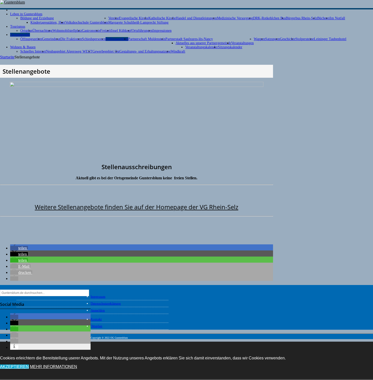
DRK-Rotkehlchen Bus (269, 18)
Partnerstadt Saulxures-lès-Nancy (189, 39)
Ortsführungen (142, 31)
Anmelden (98, 310)
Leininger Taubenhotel (330, 39)
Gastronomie (91, 31)
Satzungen (272, 39)
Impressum (98, 296)
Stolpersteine (304, 39)
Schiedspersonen (94, 39)
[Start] (12, 10)
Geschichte (287, 39)
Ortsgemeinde (20, 35)
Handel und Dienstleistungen (196, 18)
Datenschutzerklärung (106, 303)
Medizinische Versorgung (235, 18)
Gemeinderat (51, 39)
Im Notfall (337, 18)
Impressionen (162, 31)
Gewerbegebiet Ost (106, 51)
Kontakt (96, 319)
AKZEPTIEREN (14, 367)
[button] (19, 248)
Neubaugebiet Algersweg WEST (69, 51)
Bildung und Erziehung (37, 18)
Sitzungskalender (230, 47)
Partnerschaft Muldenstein (146, 39)
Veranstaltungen (242, 43)
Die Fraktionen (71, 39)
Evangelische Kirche (133, 18)
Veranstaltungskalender (201, 47)
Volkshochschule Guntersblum (86, 22)
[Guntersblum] (12, 2)
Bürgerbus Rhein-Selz (301, 18)
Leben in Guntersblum (26, 14)
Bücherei (323, 18)
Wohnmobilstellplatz (67, 31)
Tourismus (17, 26)
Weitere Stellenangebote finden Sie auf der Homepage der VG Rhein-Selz (136, 207)
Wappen (259, 39)
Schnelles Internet (33, 51)
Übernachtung (42, 31)
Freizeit (105, 31)
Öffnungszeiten (31, 39)
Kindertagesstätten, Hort (47, 22)
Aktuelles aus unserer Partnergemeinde (203, 43)
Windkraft (178, 51)
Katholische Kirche (162, 18)
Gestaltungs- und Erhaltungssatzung (145, 51)
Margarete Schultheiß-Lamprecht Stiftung (138, 22)
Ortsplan (26, 31)
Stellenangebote (117, 39)
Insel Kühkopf (121, 31)
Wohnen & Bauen (23, 47)
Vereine (113, 18)
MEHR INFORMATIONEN (53, 367)
